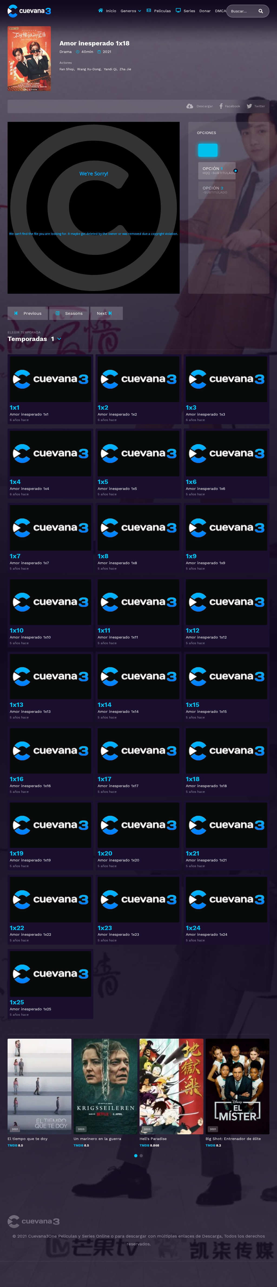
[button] (135, 1155)
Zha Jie (125, 69)
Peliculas (162, 11)
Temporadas (31, 336)
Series (189, 11)
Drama (66, 51)
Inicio (111, 11)
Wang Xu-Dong (89, 69)
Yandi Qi (110, 69)
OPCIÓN (219, 170)
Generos (128, 11)
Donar (205, 11)
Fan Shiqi (67, 69)
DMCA (220, 11)
